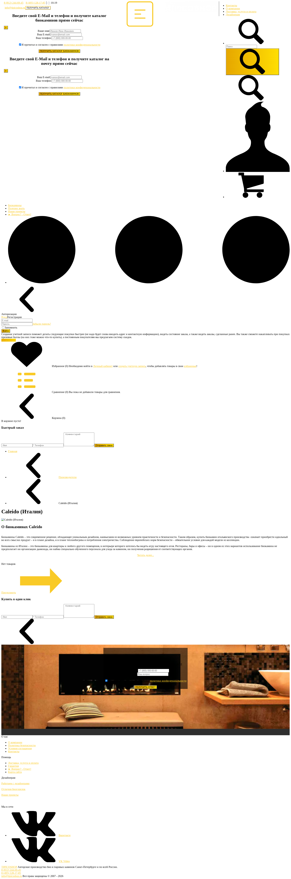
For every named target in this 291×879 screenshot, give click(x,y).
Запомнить (11, 327)
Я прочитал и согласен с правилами (61, 44)
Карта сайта (15, 772)
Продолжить (8, 592)
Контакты (231, 5)
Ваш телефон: (44, 38)
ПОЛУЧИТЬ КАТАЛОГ (38, 8)
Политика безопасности (22, 745)
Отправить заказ (104, 445)
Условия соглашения (20, 748)
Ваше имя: (44, 30)
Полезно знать (16, 208)
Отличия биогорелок (13, 789)
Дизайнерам (233, 14)
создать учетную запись (132, 366)
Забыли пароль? (42, 323)
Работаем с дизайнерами (15, 783)
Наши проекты (16, 211)
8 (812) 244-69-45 (13, 2)
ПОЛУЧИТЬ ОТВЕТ (146, 687)
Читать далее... (145, 555)
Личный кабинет (103, 366)
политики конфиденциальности (82, 44)
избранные (190, 366)
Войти (6, 331)
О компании (233, 8)
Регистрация (8, 340)
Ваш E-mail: (44, 34)
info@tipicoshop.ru (15, 7)
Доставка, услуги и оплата (241, 11)
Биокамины (15, 205)
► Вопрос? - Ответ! (19, 214)
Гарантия (13, 766)
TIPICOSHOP (9, 867)
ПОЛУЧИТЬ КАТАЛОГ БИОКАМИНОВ (59, 51)
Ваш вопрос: (130, 674)
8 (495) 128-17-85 (35, 2)
